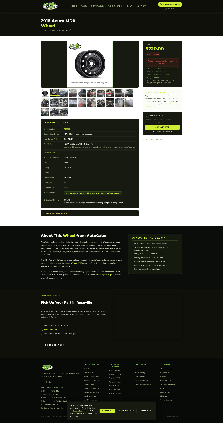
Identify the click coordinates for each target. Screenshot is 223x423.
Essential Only (126, 411)
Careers (163, 377)
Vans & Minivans (115, 382)
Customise (145, 411)
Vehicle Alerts (114, 386)
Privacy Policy (165, 380)
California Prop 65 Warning (56, 213)
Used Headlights (90, 396)
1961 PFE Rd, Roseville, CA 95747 (52, 387)
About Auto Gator (167, 369)
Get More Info (114, 390)
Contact (141, 6)
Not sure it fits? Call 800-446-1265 (157, 74)
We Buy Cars (115, 6)
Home (74, 6)
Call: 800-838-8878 (143, 384)
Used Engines (89, 384)
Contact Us (164, 373)
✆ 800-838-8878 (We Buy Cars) (54, 401)
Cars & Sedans (115, 374)
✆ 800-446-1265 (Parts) (51, 394)
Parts (84, 6)
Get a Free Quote (141, 380)
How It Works (140, 377)
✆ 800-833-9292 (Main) (51, 391)
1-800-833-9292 (171, 4)
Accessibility (165, 392)
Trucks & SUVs (114, 378)
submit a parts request (105, 275)
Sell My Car (139, 369)
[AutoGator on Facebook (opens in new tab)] (46, 382)
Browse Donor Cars (91, 377)
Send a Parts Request (92, 380)
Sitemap (163, 396)
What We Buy (140, 373)
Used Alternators (90, 400)
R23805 (67, 129)
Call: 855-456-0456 (117, 393)
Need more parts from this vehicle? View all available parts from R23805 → (93, 193)
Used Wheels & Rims (92, 392)
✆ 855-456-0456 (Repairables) (53, 398)
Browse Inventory (116, 370)
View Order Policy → (161, 71)
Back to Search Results (153, 139)
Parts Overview (89, 369)
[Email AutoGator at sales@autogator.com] (50, 382)
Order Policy (165, 388)
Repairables (98, 6)
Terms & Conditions (167, 384)
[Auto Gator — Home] (50, 6)
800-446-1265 (162, 127)
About (129, 6)
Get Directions (55, 345)
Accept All (107, 411)
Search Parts (89, 373)
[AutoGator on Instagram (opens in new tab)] (42, 382)
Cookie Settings (166, 400)
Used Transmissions (91, 388)
